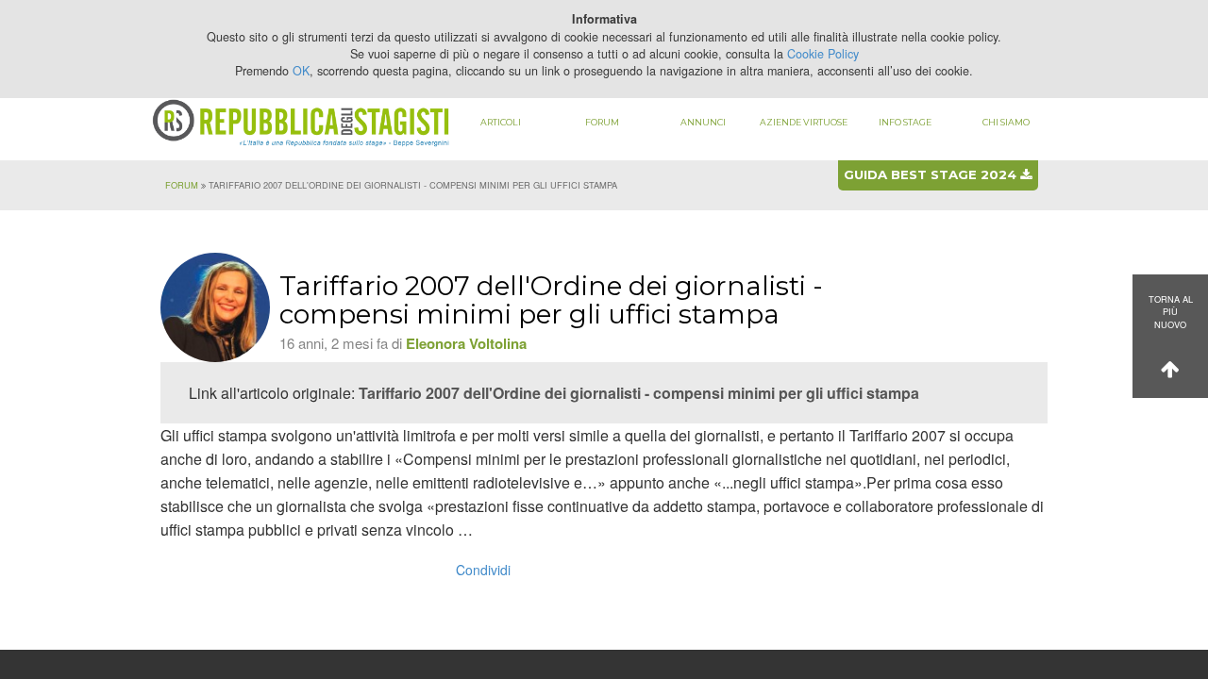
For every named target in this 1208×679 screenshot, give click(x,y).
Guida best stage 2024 (932, 174)
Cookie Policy (823, 53)
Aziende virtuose (803, 122)
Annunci (703, 122)
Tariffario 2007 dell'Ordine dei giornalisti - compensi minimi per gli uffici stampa (639, 393)
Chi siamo (1006, 122)
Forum (602, 122)
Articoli (500, 122)
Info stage (905, 122)
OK (301, 70)
